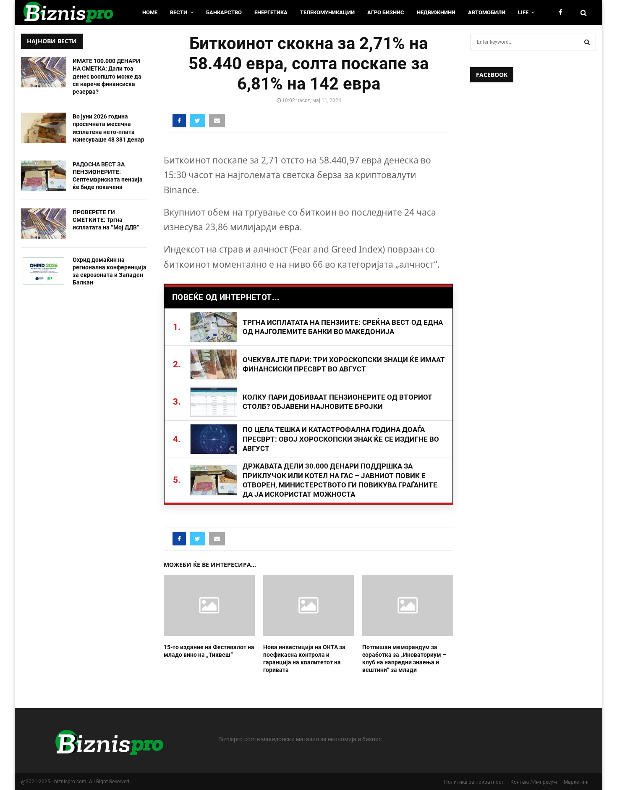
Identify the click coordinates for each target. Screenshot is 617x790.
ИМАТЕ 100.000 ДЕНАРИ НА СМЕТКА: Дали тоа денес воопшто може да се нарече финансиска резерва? (107, 76)
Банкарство (224, 12)
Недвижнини (436, 12)
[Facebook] (563, 13)
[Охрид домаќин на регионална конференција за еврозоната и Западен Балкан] (43, 271)
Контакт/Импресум (533, 782)
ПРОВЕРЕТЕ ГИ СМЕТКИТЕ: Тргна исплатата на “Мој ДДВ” (106, 220)
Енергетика (271, 12)
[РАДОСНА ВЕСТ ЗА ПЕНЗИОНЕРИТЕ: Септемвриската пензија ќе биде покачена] (43, 176)
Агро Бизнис (385, 12)
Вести (178, 12)
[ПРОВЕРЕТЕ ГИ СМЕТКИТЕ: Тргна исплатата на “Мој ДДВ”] (43, 223)
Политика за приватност (474, 782)
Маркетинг (576, 782)
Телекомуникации (327, 12)
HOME (149, 12)
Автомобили (486, 12)
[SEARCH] (587, 42)
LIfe (523, 12)
